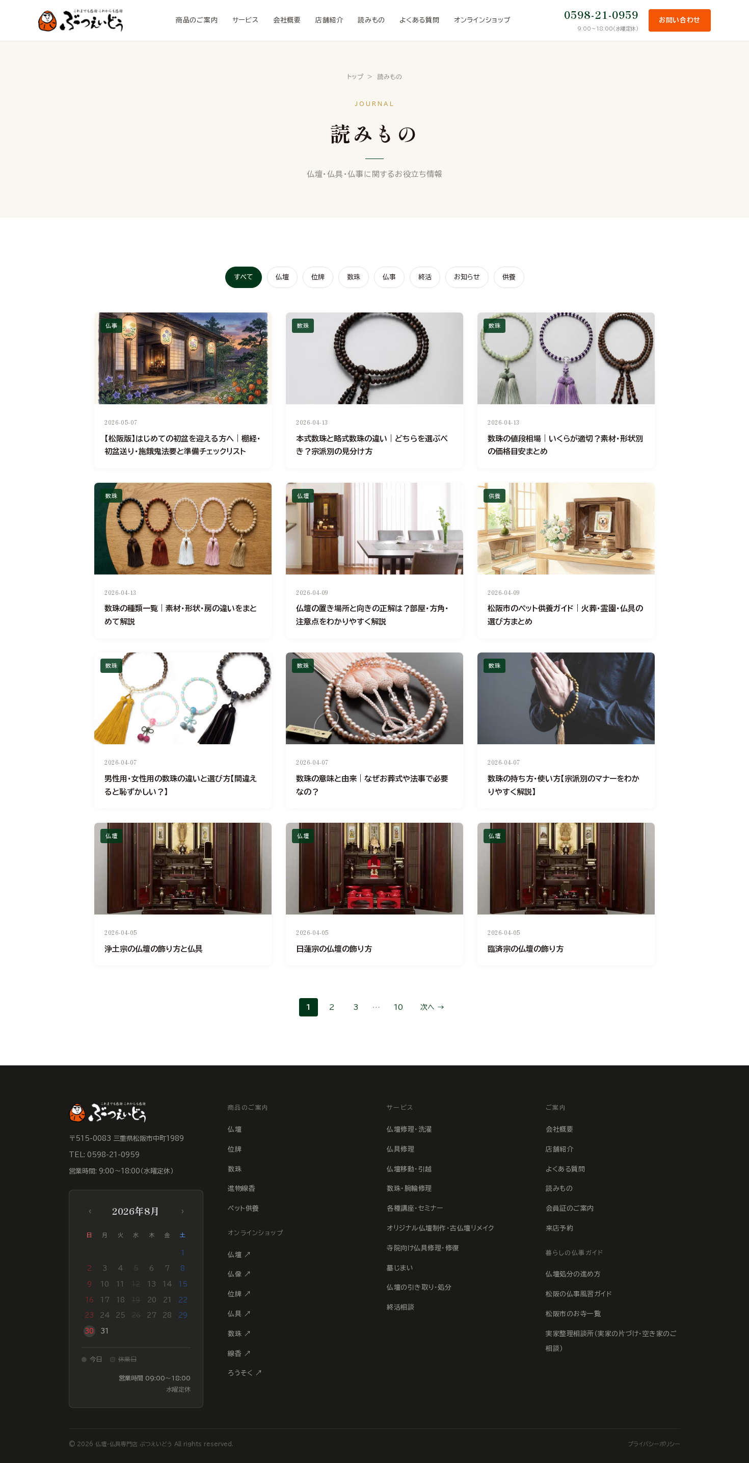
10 (398, 1007)
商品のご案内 (197, 20)
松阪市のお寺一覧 (573, 1314)
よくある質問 (419, 20)
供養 (509, 277)
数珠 (353, 277)
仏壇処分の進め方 (573, 1274)
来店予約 (559, 1228)
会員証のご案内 (570, 1208)
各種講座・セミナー (415, 1208)
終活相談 (400, 1307)
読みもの (371, 20)
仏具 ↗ (239, 1314)
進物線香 (241, 1188)
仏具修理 (400, 1149)
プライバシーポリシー (654, 1444)
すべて (243, 277)
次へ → (432, 1007)
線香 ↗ (239, 1353)
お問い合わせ (680, 20)
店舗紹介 (329, 20)
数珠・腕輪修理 (409, 1188)
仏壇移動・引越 (409, 1169)
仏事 (389, 277)
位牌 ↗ (239, 1294)
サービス (245, 20)
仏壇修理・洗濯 (409, 1129)
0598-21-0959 (601, 14)
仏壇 (282, 277)
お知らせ (467, 277)
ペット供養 (243, 1208)
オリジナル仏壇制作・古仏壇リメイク (440, 1228)
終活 (425, 277)
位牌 (318, 277)
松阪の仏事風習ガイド (579, 1294)
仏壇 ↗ (239, 1254)
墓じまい (400, 1268)
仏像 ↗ (239, 1274)
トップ (355, 76)
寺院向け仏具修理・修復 (423, 1248)
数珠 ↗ (239, 1333)
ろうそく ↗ (245, 1373)
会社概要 (287, 20)
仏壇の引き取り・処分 (419, 1287)
